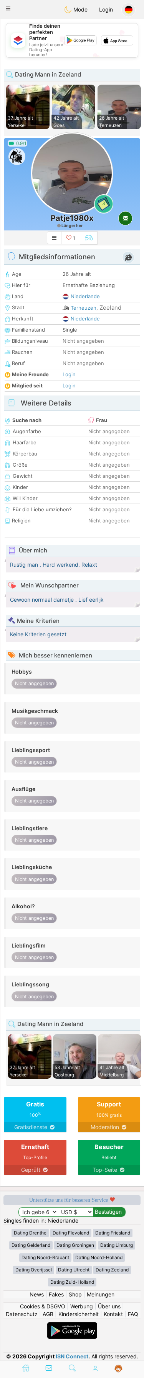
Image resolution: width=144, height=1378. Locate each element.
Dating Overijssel (33, 1270)
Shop (75, 1294)
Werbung (81, 1306)
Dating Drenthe (30, 1233)
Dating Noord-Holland (98, 1257)
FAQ (133, 1314)
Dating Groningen (75, 1245)
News (37, 1294)
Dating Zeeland (112, 1270)
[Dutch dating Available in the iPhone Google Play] (72, 1326)
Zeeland (110, 307)
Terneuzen (83, 308)
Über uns (109, 1306)
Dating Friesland (112, 1233)
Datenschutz (22, 1314)
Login (106, 9)
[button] (8, 8)
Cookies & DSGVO (42, 1306)
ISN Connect (72, 1356)
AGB (48, 1314)
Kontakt (113, 1314)
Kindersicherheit (78, 1314)
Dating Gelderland (31, 1245)
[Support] (118, 1368)
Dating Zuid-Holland (72, 1282)
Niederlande (85, 296)
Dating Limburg (116, 1245)
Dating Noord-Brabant (45, 1257)
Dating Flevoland (71, 1233)
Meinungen (100, 1294)
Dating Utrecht (73, 1270)
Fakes (56, 1294)
